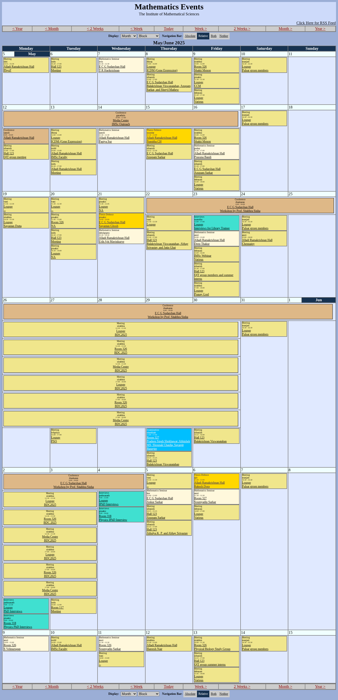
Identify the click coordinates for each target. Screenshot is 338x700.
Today (169, 29)
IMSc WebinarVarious (202, 257)
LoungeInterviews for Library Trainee (212, 226)
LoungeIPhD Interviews (109, 502)
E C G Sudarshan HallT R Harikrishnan (112, 68)
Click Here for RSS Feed (316, 23)
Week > (201, 29)
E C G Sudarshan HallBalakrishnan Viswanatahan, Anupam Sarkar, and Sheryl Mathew (169, 86)
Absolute (190, 36)
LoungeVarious (198, 99)
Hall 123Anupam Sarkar (156, 515)
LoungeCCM (198, 84)
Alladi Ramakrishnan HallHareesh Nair (162, 647)
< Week (136, 29)
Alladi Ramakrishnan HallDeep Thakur (209, 242)
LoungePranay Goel (201, 292)
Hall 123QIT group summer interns (210, 662)
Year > (320, 29)
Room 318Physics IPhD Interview (113, 518)
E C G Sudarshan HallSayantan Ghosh (112, 224)
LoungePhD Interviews (13, 609)
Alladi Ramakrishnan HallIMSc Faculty (66, 155)
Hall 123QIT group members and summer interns (213, 275)
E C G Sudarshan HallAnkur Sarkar (160, 500)
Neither (223, 36)
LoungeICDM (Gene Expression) (162, 68)
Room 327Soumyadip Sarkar (205, 500)
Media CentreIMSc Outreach (121, 122)
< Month (52, 29)
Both (214, 36)
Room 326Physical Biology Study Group (212, 647)
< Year (17, 29)
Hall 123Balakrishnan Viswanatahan (163, 462)
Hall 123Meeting (56, 68)
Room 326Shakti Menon (202, 68)
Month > (285, 29)
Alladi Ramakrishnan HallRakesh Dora (209, 484)
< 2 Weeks (95, 29)
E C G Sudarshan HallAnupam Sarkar (160, 155)
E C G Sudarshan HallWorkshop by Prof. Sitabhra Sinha (240, 209)
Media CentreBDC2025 (121, 368)
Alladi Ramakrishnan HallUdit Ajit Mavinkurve (114, 239)
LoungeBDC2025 (121, 332)
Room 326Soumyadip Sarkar (110, 647)
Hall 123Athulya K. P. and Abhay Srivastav (167, 531)
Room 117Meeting (57, 609)
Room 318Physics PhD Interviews (18, 625)
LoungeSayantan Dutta (13, 224)
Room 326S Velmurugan (12, 647)
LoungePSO (55, 439)
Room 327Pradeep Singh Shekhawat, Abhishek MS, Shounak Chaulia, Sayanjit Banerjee (168, 443)
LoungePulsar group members (255, 68)
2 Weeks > (242, 29)
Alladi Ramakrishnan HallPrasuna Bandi (209, 155)
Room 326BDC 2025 (120, 350)
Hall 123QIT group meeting (15, 155)
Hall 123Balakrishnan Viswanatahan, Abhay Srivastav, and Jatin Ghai (167, 243)
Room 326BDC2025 (121, 404)
